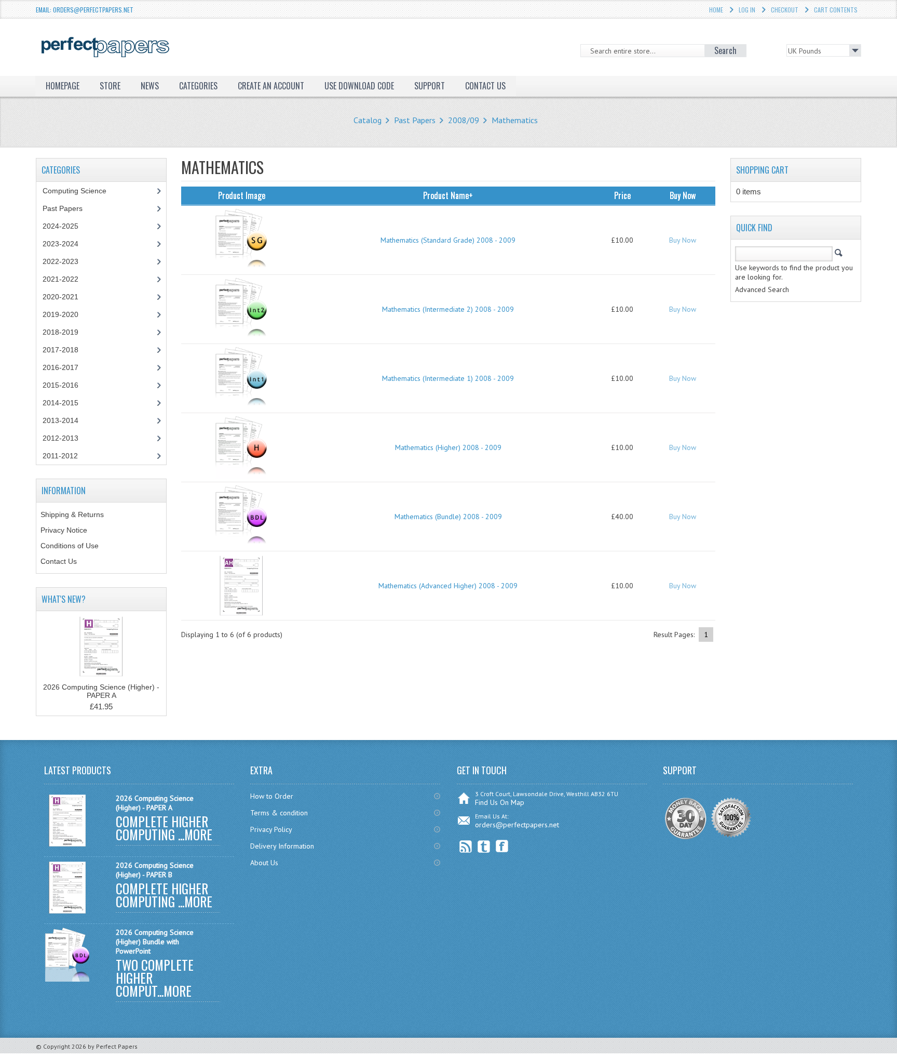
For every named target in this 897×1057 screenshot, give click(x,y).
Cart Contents (836, 9)
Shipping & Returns (72, 514)
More (198, 834)
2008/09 (463, 120)
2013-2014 (60, 420)
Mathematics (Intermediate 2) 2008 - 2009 (448, 309)
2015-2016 (60, 385)
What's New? (64, 599)
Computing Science (74, 191)
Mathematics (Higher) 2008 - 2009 (448, 447)
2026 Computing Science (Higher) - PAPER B (155, 870)
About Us (264, 862)
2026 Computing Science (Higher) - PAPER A (101, 691)
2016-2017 (60, 367)
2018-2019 (60, 332)
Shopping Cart (762, 170)
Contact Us (58, 561)
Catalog (368, 120)
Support (429, 86)
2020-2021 (60, 297)
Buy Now (682, 240)
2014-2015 (60, 403)
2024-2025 (60, 226)
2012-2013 (60, 438)
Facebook (502, 846)
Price (622, 195)
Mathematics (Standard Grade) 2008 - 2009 (447, 240)
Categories (198, 86)
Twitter (484, 846)
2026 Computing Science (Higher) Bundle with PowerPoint (155, 942)
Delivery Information (282, 846)
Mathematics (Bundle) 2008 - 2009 (448, 516)
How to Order (271, 796)
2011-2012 (60, 456)
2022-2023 (60, 261)
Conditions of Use (69, 545)
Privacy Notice (63, 530)
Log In (747, 9)
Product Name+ (448, 195)
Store (110, 86)
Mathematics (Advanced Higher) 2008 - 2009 (448, 585)
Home (716, 9)
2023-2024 (60, 244)
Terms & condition (279, 812)
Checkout (784, 9)
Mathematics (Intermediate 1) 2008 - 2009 (448, 378)
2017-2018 (60, 350)
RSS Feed (465, 846)
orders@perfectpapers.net (517, 824)
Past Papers (415, 120)
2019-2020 (60, 314)
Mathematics (515, 120)
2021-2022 (60, 279)
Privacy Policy (271, 829)
